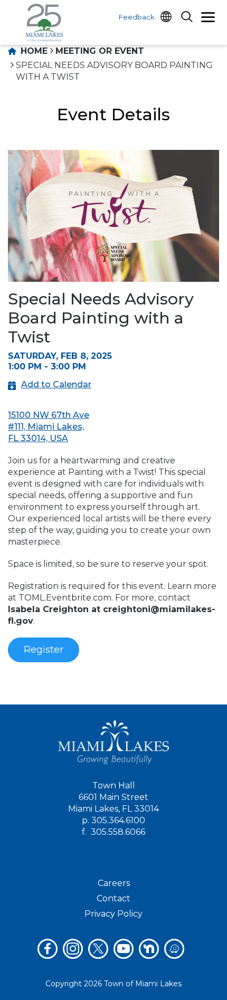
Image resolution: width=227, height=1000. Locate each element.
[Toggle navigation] (208, 18)
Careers (114, 883)
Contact (113, 898)
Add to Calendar (56, 384)
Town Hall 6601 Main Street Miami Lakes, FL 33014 (113, 797)
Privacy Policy (113, 914)
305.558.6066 (118, 832)
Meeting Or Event (99, 51)
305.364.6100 (118, 820)
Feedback (137, 17)
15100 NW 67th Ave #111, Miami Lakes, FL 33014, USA (48, 426)
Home (33, 51)
